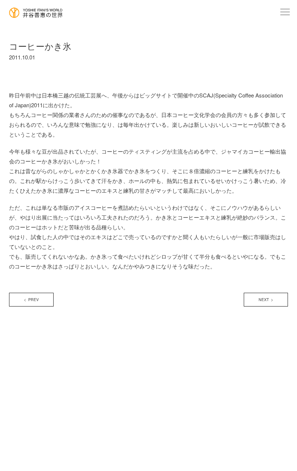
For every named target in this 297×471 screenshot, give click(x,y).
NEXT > (266, 299)
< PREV (31, 299)
